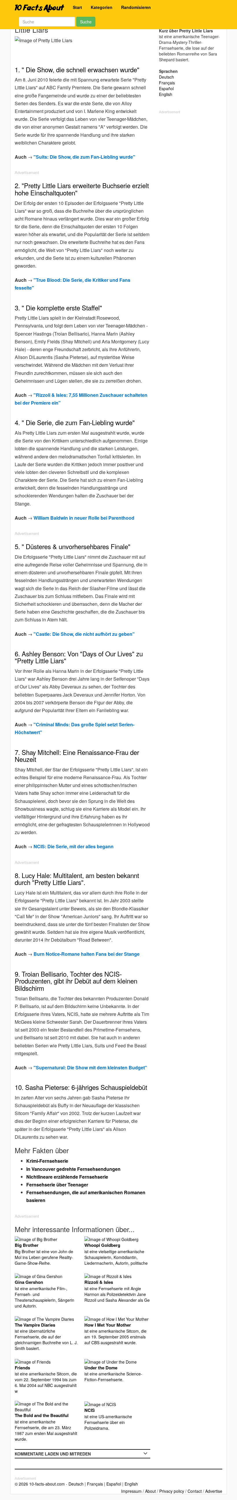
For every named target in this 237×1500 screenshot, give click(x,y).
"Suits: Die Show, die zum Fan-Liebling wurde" (84, 156)
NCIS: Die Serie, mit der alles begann (74, 846)
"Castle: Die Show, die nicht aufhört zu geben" (84, 634)
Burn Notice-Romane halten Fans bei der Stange (87, 954)
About (150, 1491)
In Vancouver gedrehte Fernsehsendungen (73, 1169)
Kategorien (101, 7)
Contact (195, 1491)
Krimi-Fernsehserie (47, 1161)
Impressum (131, 1491)
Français (167, 83)
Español (166, 88)
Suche (86, 22)
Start (77, 7)
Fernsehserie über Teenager (57, 1184)
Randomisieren (136, 7)
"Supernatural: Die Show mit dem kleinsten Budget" (90, 1067)
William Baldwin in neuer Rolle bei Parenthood (84, 517)
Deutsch (166, 77)
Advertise (213, 1491)
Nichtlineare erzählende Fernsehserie (67, 1176)
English (165, 94)
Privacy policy (171, 1491)
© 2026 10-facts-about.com (40, 1484)
